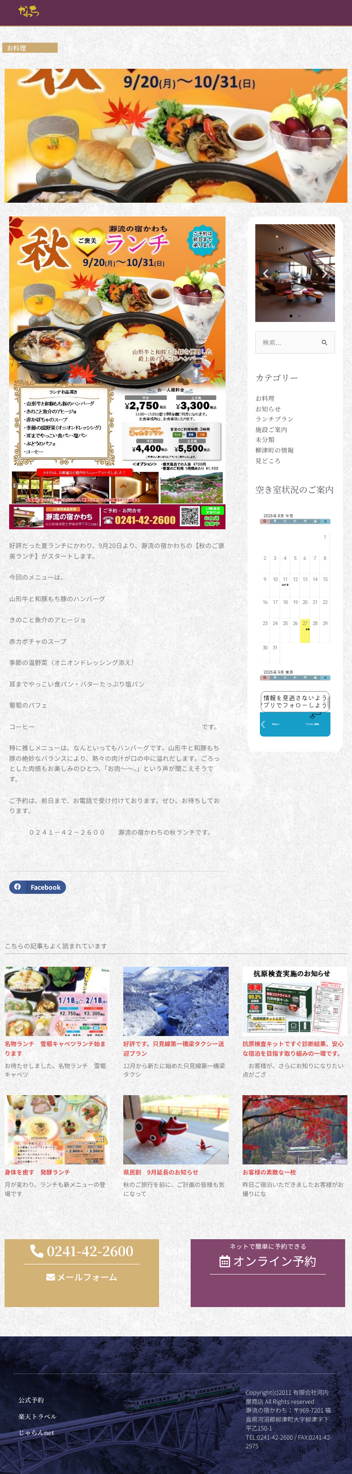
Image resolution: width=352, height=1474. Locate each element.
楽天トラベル (37, 1416)
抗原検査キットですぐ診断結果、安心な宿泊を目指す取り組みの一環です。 (293, 1048)
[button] (37, 887)
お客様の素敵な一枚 (269, 1172)
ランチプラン (274, 418)
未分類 (265, 439)
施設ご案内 (271, 429)
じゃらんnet (36, 1432)
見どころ (268, 460)
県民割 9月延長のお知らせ (160, 1172)
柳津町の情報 (274, 449)
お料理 (265, 398)
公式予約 (31, 1399)
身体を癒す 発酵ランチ (37, 1172)
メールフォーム (86, 1276)
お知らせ (268, 408)
